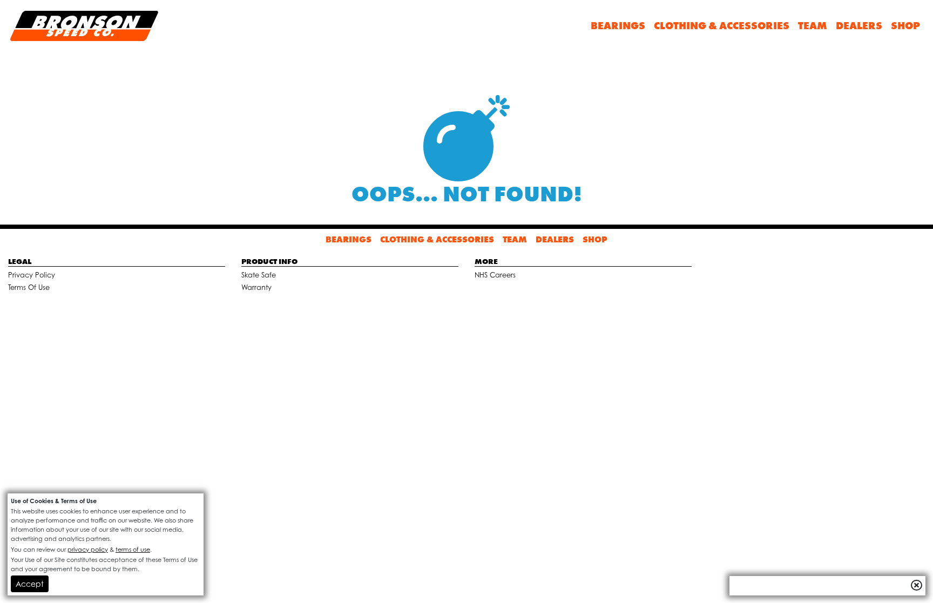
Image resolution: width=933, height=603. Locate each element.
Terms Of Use (29, 287)
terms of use (133, 549)
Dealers (859, 25)
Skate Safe (258, 275)
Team (812, 25)
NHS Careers (495, 275)
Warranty (256, 287)
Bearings (618, 25)
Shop (905, 25)
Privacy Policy (31, 275)
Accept (30, 583)
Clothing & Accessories (721, 25)
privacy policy (87, 549)
